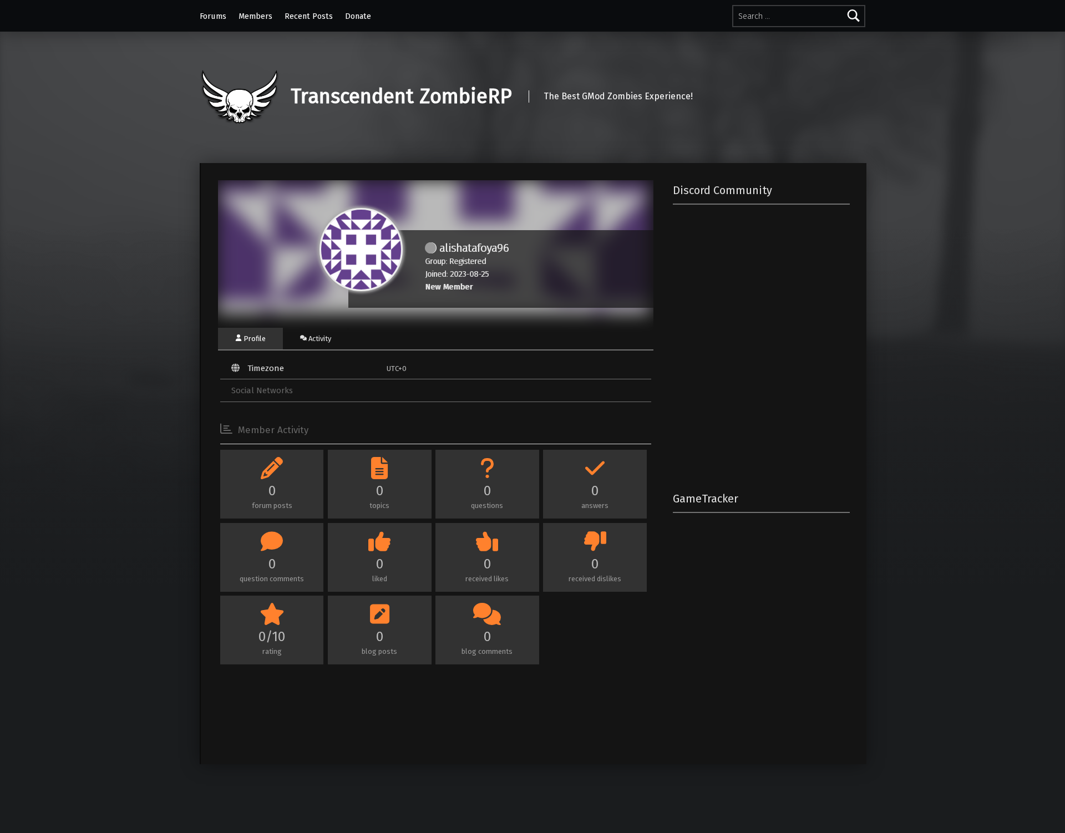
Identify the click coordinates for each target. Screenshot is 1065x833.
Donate (358, 16)
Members (255, 16)
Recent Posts (309, 16)
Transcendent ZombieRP (401, 96)
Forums (213, 16)
